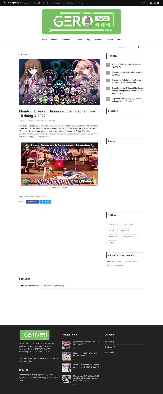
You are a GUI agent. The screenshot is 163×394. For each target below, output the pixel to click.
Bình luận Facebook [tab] (31, 286)
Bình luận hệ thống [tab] (55, 286)
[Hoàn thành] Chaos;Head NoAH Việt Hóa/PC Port (126, 65)
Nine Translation (132, 262)
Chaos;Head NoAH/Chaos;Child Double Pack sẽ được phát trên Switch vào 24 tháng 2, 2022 (127, 90)
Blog (88, 40)
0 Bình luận (51, 121)
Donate (110, 40)
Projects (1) (110, 347)
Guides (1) (109, 352)
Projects (65, 40)
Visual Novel (113, 225)
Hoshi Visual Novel (114, 262)
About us (98, 40)
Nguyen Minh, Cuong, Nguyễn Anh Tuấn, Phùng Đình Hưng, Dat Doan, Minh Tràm (53, 3)
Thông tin (112, 243)
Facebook (33, 202)
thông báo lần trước (32, 126)
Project (111, 231)
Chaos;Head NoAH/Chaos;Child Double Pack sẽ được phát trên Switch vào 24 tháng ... (86, 378)
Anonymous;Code (129, 237)
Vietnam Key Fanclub (115, 266)
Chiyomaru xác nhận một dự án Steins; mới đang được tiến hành (127, 100)
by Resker (22, 121)
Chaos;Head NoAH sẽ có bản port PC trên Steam (127, 73)
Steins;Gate (40, 196)
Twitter (46, 202)
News (53, 40)
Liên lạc (142, 3)
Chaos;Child (124, 231)
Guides (78, 40)
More (119, 40)
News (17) (109, 342)
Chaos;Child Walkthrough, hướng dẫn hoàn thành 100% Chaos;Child (126, 81)
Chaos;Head (23, 54)
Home (44, 40)
